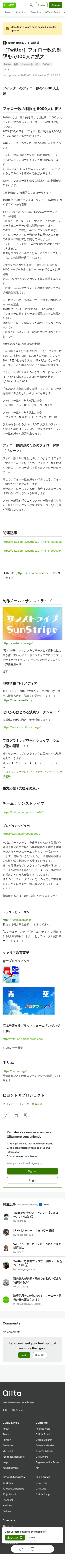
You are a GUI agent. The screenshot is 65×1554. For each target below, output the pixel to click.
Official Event (52, 12)
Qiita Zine (41, 1488)
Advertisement (10, 1467)
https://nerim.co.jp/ (15, 1071)
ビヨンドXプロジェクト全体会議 (22, 1104)
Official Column (44, 1439)
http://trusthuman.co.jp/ (17, 919)
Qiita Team (41, 1483)
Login (41, 5)
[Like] (6, 1115)
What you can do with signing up (24, 1163)
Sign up (32, 1171)
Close (32, 1537)
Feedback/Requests (13, 1456)
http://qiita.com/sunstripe (33, 573)
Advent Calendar (45, 1445)
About (6, 1428)
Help (5, 1462)
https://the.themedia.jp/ (17, 700)
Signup (56, 5)
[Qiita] (9, 5)
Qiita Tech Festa (44, 1451)
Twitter (7, 64)
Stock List (20, 12)
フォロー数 (27, 64)
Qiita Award (42, 1456)
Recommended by (28, 1204)
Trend (8, 12)
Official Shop (43, 1494)
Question (35, 12)
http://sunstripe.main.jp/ (18, 643)
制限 (16, 64)
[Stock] (16, 1115)
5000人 (47, 64)
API (37, 1467)
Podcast (7, 1511)
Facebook (8, 1499)
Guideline (8, 1445)
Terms (6, 1434)
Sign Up (39, 1355)
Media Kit (8, 1451)
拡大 (38, 64)
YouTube (7, 1505)
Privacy (7, 1439)
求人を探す (14, 1537)
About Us (8, 1526)
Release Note (43, 1428)
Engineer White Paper (47, 1462)
